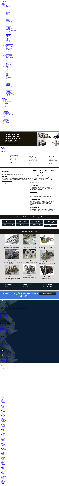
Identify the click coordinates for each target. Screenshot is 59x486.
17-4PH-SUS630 (8, 77)
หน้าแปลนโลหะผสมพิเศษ (47, 261)
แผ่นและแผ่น (29, 245)
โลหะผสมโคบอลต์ (7, 45)
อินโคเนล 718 (8, 6)
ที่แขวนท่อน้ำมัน (47, 276)
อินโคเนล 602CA (8, 11)
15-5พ (7, 75)
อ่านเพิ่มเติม (31, 163)
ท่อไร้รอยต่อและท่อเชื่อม (11, 260)
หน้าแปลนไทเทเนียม (9, 90)
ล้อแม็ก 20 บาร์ (26, 362)
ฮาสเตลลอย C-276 (9, 21)
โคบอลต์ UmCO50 (9, 54)
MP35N (7, 47)
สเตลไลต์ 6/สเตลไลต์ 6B (4, 313)
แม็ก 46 (7, 63)
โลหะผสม (3, 4)
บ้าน (3, 3)
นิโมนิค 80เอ (8, 36)
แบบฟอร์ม (3, 107)
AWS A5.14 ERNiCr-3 (7, 101)
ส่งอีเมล (1, 365)
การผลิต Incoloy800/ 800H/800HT (11, 30)
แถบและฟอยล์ (6, 112)
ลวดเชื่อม (5, 99)
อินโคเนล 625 (8, 7)
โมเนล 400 (7, 19)
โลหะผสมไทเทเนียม (7, 83)
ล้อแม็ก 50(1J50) (8, 64)
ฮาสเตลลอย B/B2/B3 (9, 23)
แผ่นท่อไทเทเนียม (9, 92)
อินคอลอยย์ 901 (8, 34)
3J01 (6, 65)
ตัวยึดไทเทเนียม (8, 87)
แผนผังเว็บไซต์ (4, 360)
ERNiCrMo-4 (6, 104)
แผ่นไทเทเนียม (8, 85)
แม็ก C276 (3, 362)
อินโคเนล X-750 (8, 12)
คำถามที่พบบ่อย (6, 122)
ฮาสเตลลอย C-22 (8, 27)
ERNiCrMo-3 (6, 102)
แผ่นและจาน (6, 111)
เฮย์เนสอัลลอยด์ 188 (9, 49)
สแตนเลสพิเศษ (6, 66)
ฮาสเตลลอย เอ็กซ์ (9, 22)
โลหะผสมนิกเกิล (6, 5)
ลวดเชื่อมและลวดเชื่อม (14, 156)
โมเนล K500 (8, 20)
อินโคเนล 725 (8, 13)
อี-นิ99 (5, 100)
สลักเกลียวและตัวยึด (7, 113)
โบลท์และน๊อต (11, 276)
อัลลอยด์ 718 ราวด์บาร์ (13, 362)
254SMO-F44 (8, 72)
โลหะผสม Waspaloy (9, 50)
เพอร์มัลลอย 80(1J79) (9, 58)
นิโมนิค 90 (7, 39)
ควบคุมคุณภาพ (6, 120)
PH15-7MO (7, 74)
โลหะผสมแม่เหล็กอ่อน (9, 62)
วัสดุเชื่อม (3, 98)
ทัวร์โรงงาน (6, 119)
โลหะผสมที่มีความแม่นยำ (8, 55)
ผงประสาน (51, 156)
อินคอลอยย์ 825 (8, 29)
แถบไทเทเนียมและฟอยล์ (10, 94)
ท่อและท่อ (2, 328)
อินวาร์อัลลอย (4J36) (9, 56)
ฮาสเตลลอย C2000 (9, 28)
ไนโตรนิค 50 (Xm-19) (9, 67)
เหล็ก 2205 (7, 78)
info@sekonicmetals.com (8, 307)
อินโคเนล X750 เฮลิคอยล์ (33, 362)
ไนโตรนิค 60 (8, 68)
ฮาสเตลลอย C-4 (8, 26)
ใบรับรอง (5, 121)
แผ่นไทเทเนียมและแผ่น (9, 95)
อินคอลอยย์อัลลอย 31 (9, 44)
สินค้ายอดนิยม (4, 359)
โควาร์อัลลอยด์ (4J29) (9, 57)
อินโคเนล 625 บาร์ (20, 362)
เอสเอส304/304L (8, 79)
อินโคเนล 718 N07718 (3, 315)
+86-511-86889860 (6, 129)
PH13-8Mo (7, 73)
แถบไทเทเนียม (8, 84)
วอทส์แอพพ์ (6, 368)
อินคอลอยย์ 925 (8, 35)
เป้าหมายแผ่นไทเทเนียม (10, 93)
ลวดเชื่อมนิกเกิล (6, 103)
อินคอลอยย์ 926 (8, 31)
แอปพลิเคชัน (4, 123)
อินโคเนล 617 (8, 15)
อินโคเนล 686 (8, 14)
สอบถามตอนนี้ (2, 349)
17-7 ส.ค (7, 76)
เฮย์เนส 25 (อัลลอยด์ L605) (10, 46)
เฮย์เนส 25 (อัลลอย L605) (4, 314)
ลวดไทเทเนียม (8, 91)
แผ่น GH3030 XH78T (3, 316)
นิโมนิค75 (7, 38)
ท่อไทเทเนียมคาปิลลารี (9, 86)
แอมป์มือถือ (4, 361)
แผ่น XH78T (8, 362)
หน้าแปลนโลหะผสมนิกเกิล (8, 114)
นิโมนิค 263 (8, 40)
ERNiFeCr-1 (6, 106)
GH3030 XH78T (8, 37)
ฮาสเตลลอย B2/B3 (3, 321)
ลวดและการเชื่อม (47, 245)
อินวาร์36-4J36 (2, 317)
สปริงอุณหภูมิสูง (6, 115)
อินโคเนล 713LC (8, 18)
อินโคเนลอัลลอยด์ (3, 338)
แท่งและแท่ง (6, 108)
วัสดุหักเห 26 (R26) (9, 48)
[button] (8, 221)
